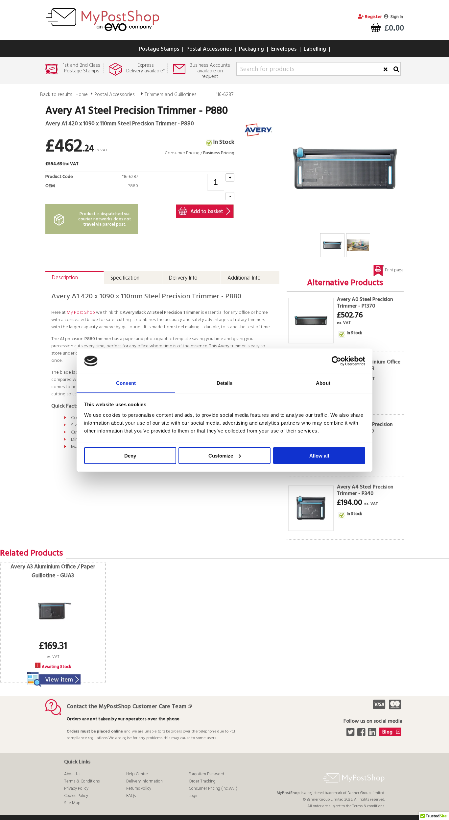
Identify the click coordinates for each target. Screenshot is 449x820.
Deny (130, 455)
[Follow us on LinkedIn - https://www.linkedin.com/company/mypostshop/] (373, 734)
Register (373, 17)
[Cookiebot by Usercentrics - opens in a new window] (336, 361)
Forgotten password (206, 774)
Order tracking (202, 781)
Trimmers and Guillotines (171, 95)
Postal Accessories (209, 49)
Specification (124, 278)
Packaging (251, 49)
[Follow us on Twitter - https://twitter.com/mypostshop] (351, 734)
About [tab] (323, 382)
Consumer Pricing (182, 153)
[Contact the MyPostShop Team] (191, 706)
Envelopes (283, 49)
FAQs (131, 795)
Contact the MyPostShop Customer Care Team (126, 706)
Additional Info (244, 278)
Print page (394, 270)
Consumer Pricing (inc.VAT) (213, 788)
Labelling (315, 49)
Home (82, 95)
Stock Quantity (121, 193)
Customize (220, 455)
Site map (72, 803)
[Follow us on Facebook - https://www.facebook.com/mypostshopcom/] (362, 734)
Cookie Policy (76, 795)
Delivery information (144, 781)
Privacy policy (76, 788)
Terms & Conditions (82, 781)
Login (194, 795)
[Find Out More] (53, 675)
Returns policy (138, 788)
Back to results (56, 95)
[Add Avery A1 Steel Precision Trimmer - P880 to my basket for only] (204, 211)
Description (65, 277)
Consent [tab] (126, 382)
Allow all (319, 455)
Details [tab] (225, 382)
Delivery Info (183, 278)
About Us (72, 774)
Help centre (137, 774)
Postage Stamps (159, 49)
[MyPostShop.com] (102, 32)
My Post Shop (81, 312)
